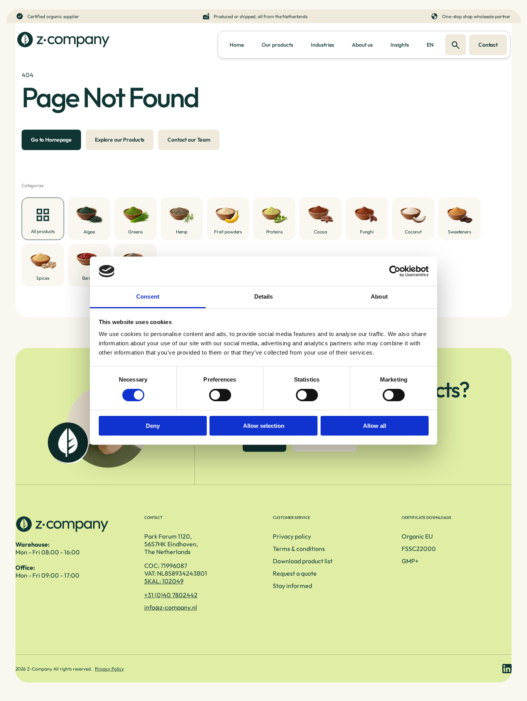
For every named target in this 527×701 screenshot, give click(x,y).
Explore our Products (119, 139)
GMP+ (410, 561)
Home (237, 44)
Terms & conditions (299, 548)
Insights (399, 44)
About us (362, 44)
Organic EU (417, 536)
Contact (488, 44)
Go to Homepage (51, 139)
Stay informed (292, 586)
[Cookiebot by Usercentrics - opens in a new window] (395, 271)
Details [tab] (263, 296)
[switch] (220, 395)
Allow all (374, 425)
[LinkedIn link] (507, 668)
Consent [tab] (147, 296)
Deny (153, 425)
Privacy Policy (109, 669)
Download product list (303, 561)
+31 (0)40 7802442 (171, 595)
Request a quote (295, 573)
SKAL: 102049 (164, 581)
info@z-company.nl (170, 607)
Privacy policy (292, 536)
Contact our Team (188, 139)
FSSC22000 (419, 548)
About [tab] (379, 296)
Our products (277, 44)
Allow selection (263, 425)
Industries (322, 44)
